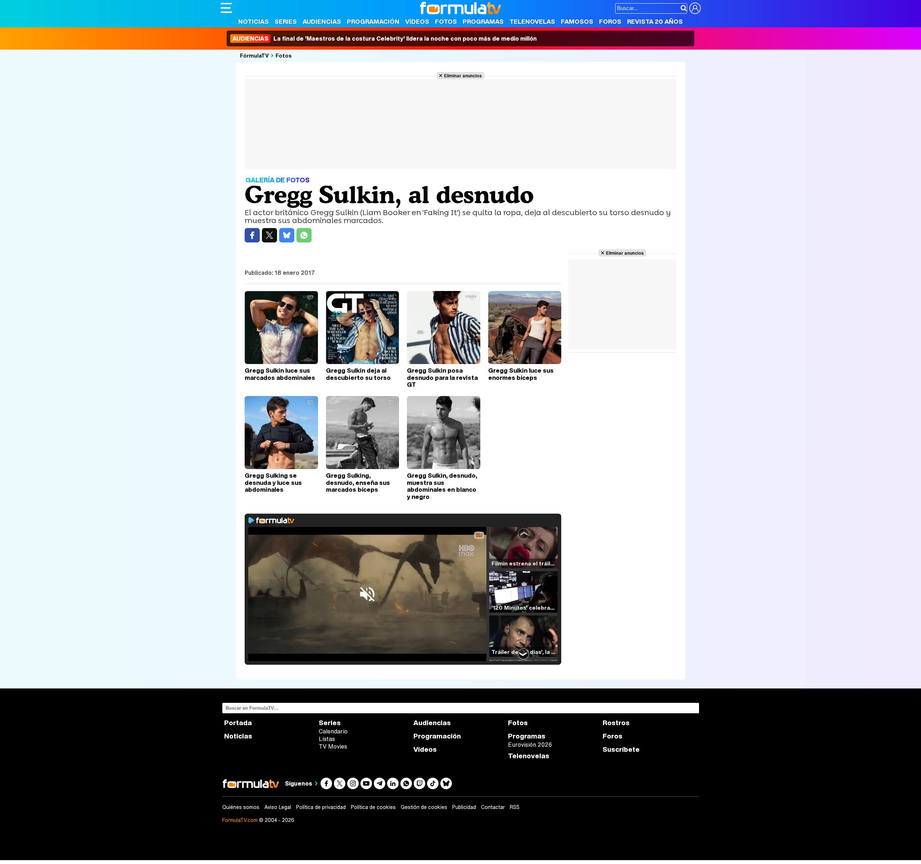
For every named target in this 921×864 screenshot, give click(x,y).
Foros (610, 21)
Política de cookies (373, 807)
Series (286, 21)
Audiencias (322, 21)
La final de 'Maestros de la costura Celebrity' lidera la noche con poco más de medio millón (384, 38)
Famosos (577, 21)
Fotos (446, 21)
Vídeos (417, 21)
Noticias (253, 21)
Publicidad (464, 807)
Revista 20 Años (655, 21)
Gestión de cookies (424, 807)
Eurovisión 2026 (530, 744)
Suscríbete (621, 749)
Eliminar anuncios (463, 75)
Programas (483, 21)
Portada (238, 723)
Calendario (333, 731)
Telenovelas (532, 21)
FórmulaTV (254, 55)
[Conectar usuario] (695, 8)
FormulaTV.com (240, 820)
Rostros (616, 723)
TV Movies (333, 746)
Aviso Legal (277, 807)
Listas (327, 739)
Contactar (493, 807)
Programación (373, 21)
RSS (515, 807)
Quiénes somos (240, 807)
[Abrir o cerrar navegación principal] (226, 8)
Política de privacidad (321, 807)
